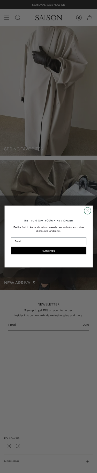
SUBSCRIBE (48, 250)
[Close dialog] (87, 210)
